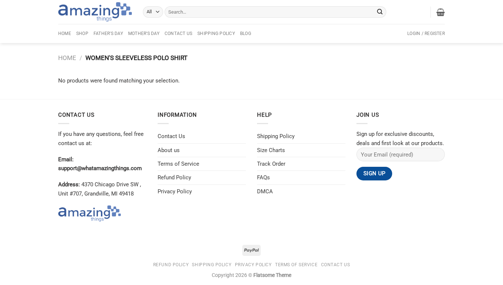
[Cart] (440, 12)
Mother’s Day (143, 33)
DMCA (265, 191)
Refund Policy (174, 177)
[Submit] (380, 12)
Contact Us (178, 33)
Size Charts (271, 150)
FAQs (263, 177)
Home (64, 33)
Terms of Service (178, 164)
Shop (82, 33)
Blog (245, 33)
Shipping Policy (216, 33)
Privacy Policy (175, 191)
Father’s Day (108, 33)
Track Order (271, 164)
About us (169, 150)
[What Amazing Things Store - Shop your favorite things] (95, 12)
